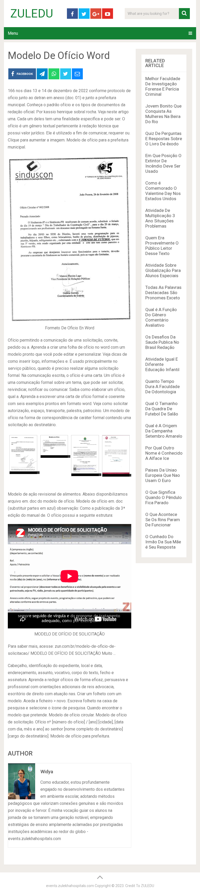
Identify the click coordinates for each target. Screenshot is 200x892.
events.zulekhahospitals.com (70, 886)
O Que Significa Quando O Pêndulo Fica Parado (163, 497)
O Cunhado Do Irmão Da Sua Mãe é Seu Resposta (163, 542)
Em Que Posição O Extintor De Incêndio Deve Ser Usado (163, 163)
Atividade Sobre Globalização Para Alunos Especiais (163, 270)
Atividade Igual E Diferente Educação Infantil (162, 364)
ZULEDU (31, 13)
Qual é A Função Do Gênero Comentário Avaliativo (161, 317)
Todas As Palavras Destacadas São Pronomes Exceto (163, 292)
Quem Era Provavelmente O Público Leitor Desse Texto (162, 245)
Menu (13, 33)
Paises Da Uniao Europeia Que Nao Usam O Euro (162, 475)
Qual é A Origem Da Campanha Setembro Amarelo (163, 431)
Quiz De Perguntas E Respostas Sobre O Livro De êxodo (163, 138)
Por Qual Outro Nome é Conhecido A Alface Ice (164, 453)
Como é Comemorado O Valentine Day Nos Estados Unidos (163, 190)
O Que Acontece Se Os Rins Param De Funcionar (162, 519)
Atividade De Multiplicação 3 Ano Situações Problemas (160, 218)
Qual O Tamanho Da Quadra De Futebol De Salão (161, 409)
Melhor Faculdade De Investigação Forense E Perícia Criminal (162, 86)
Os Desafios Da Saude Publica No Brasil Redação (162, 342)
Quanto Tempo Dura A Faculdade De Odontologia (162, 386)
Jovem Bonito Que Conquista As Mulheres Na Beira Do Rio (163, 113)
